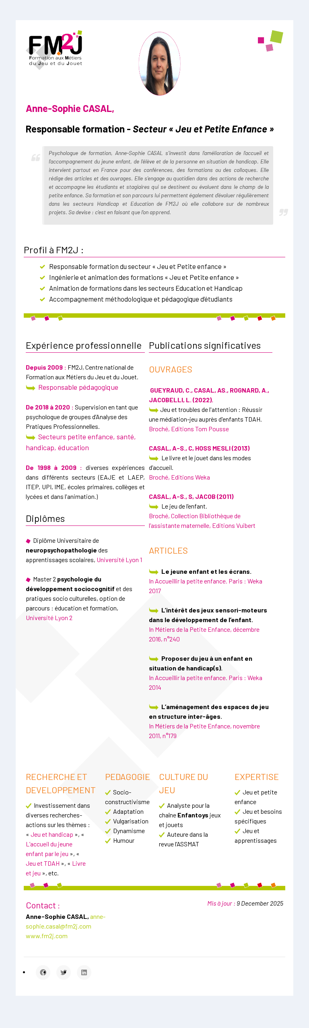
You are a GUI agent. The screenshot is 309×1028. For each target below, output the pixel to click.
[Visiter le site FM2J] (54, 49)
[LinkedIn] (84, 972)
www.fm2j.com (47, 935)
